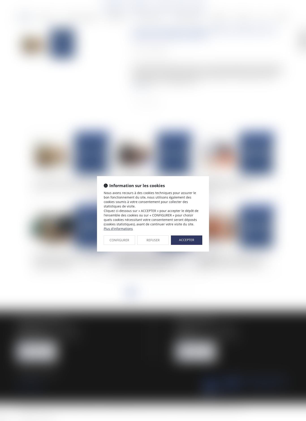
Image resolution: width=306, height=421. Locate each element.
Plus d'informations (118, 229)
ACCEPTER (186, 240)
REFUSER (153, 240)
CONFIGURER (119, 240)
